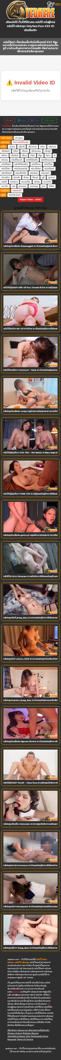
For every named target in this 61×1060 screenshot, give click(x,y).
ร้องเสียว (6, 177)
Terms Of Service (25, 1039)
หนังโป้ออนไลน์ (20, 168)
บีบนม (26, 177)
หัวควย (5, 159)
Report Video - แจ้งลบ (30, 199)
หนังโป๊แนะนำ (17, 159)
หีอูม (40, 155)
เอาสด (12, 146)
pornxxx (22, 186)
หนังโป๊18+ (6, 168)
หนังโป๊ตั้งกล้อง (21, 164)
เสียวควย (32, 146)
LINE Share (49, 120)
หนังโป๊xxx (36, 164)
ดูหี (43, 177)
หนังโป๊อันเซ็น (31, 159)
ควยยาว (14, 181)
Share (23, 120)
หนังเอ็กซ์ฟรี (21, 173)
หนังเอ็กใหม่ (36, 168)
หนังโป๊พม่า (6, 125)
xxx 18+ (5, 186)
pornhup (34, 186)
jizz (43, 186)
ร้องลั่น (17, 177)
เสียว (42, 146)
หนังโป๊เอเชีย (23, 142)
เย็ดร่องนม (36, 151)
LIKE (10, 120)
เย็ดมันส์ (14, 155)
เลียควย (52, 146)
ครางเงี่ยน (25, 181)
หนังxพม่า (45, 173)
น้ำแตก (35, 177)
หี (54, 155)
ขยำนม (37, 181)
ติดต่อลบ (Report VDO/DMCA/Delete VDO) (23, 1035)
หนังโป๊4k (48, 164)
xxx (13, 186)
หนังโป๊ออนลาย (47, 159)
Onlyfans (16, 991)
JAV (48, 1003)
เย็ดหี (15, 151)
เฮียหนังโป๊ (17, 190)
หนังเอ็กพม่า (7, 173)
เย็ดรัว (4, 155)
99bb (51, 186)
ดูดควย (51, 177)
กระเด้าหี (47, 181)
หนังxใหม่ (34, 173)
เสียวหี (21, 146)
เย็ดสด (25, 151)
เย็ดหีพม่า (6, 151)
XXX (15, 142)
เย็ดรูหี (47, 151)
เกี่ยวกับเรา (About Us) (17, 1030)
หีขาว (48, 155)
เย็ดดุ (24, 155)
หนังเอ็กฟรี (49, 168)
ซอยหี (4, 181)
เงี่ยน (32, 155)
